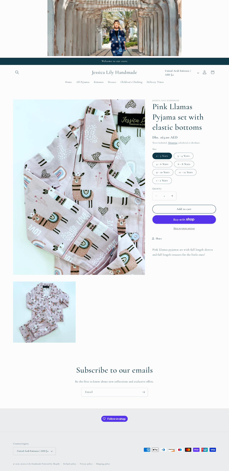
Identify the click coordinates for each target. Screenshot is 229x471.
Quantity (157, 188)
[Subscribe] (143, 392)
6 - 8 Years (184, 163)
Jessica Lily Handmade (31, 464)
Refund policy (69, 464)
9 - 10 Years (162, 172)
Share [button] (159, 238)
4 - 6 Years (162, 163)
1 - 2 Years (162, 180)
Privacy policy (86, 464)
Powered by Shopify (51, 464)
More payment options (184, 228)
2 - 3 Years (162, 155)
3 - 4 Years (184, 155)
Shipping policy (103, 464)
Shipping (172, 142)
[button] (17, 72)
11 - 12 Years (186, 172)
